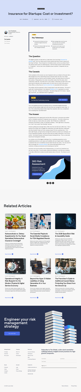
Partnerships (18, 355)
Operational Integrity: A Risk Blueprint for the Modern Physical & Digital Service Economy (14, 282)
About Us (18, 351)
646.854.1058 (30, 373)
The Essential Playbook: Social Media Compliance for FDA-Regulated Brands (40, 236)
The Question (7, 39)
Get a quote (6, 355)
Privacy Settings (19, 371)
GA (56, 89)
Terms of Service (65, 385)
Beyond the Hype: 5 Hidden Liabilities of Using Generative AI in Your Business (40, 282)
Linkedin (5, 372)
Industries (6, 353)
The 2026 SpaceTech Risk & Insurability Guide (64, 235)
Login (17, 367)
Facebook (6, 367)
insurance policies (43, 144)
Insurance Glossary (31, 351)
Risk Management (41, 8)
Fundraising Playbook (32, 359)
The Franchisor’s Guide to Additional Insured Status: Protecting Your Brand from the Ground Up (65, 282)
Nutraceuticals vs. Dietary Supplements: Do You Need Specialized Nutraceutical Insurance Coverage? (15, 237)
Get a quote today (12, 333)
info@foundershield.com (32, 367)
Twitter (5, 369)
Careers (17, 353)
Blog (28, 357)
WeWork (52, 89)
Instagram (6, 371)
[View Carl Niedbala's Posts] (6, 32)
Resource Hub (30, 355)
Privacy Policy (74, 385)
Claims (17, 369)
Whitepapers (30, 353)
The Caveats (7, 41)
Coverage (6, 351)
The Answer (7, 43)
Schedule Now (37, 174)
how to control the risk (49, 85)
